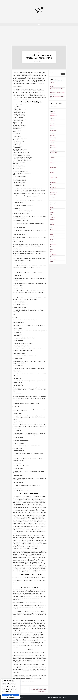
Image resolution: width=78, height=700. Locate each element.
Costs (51, 222)
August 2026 (52, 113)
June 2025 (52, 120)
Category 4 (52, 219)
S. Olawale (42, 61)
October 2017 (52, 189)
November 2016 (53, 192)
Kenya (51, 234)
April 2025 (52, 125)
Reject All (15, 693)
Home (39, 24)
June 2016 (52, 197)
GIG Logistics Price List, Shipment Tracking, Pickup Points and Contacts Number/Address (38, 690)
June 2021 (52, 155)
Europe (51, 227)
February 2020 (53, 167)
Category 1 (52, 212)
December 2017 (53, 184)
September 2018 (53, 177)
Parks (51, 241)
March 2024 (52, 135)
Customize (6, 693)
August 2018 (52, 179)
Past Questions (53, 244)
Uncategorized (53, 254)
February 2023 (53, 147)
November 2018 (53, 174)
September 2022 (53, 152)
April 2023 (52, 142)
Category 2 (52, 214)
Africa (51, 204)
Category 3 (52, 217)
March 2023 (52, 145)
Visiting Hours (53, 259)
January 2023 (52, 150)
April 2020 (52, 162)
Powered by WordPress (52, 697)
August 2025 (52, 118)
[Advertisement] (39, 36)
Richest (51, 249)
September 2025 (53, 115)
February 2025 (53, 130)
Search (51, 72)
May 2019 (52, 172)
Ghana (51, 229)
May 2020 (52, 160)
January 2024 (52, 140)
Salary (51, 251)
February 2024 (53, 137)
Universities (52, 256)
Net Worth (52, 236)
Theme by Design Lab (62, 697)
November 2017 (53, 187)
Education (52, 224)
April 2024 (52, 132)
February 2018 (53, 182)
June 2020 (52, 157)
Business (52, 209)
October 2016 (53, 194)
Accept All (10, 695)
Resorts (51, 246)
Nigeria (39, 52)
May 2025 (52, 123)
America (51, 207)
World (51, 261)
